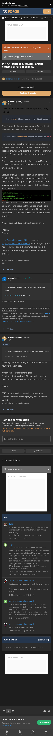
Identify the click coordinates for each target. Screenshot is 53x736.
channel (47, 313)
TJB (12, 618)
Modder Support (35, 79)
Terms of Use (7, 726)
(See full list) (43, 640)
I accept (45, 722)
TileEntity (14, 595)
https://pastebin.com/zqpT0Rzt (15, 240)
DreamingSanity (12, 79)
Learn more (4, 4)
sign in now (15, 425)
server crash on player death (21, 580)
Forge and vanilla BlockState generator (18, 321)
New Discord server (15, 469)
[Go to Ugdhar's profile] (5, 524)
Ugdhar (14, 538)
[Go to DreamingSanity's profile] (3, 79)
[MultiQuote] (3, 270)
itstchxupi (14, 574)
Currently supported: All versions (20, 57)
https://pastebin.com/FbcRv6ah (16, 243)
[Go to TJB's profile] (5, 601)
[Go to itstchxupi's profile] (5, 545)
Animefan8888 (14, 278)
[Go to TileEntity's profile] (5, 581)
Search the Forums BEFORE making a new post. (23, 48)
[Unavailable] (26, 192)
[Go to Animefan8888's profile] (4, 279)
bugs (11, 524)
